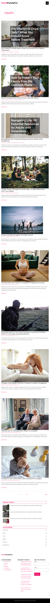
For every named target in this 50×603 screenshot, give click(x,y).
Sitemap (34, 600)
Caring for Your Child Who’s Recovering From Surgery (21, 479)
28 (26, 494)
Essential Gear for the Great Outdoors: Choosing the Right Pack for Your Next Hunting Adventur (23, 333)
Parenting (6, 568)
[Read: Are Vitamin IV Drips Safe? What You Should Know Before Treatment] (25, 34)
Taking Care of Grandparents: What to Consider (19, 431)
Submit (37, 574)
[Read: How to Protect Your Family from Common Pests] (25, 81)
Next (47, 494)
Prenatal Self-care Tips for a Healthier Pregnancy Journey (23, 283)
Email (35, 567)
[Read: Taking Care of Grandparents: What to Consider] (25, 414)
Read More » (4, 59)
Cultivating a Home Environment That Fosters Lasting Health (26, 583)
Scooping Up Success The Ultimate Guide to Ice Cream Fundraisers (26, 518)
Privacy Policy (30, 600)
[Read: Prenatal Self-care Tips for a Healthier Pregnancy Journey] (25, 266)
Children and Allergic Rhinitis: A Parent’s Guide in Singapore (24, 383)
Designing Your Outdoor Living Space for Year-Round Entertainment (26, 505)
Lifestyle (8, 142)
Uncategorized (7, 569)
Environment (3, 99)
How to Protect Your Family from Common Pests (19, 98)
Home (5, 142)
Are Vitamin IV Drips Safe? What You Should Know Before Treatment (26, 512)
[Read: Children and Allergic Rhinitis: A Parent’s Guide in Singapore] (25, 365)
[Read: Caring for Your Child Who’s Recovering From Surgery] (25, 461)
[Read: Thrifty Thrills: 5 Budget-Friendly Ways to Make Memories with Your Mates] (25, 172)
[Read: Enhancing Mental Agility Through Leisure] (22, 220)
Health (2, 51)
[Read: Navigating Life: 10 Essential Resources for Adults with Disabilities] (25, 125)
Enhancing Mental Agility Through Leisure (17, 235)
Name (35, 561)
